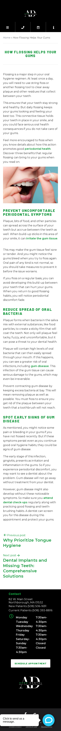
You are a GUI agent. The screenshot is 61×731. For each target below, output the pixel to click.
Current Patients (30, 610)
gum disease (40, 366)
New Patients (27, 606)
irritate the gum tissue (41, 238)
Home (6, 37)
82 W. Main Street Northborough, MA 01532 (26, 601)
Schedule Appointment (31, 663)
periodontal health (38, 148)
